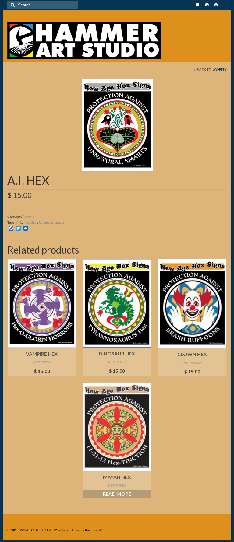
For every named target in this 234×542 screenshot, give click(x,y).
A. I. (19, 222)
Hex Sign (30, 222)
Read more (117, 494)
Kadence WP (94, 530)
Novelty (219, 70)
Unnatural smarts (52, 222)
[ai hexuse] (117, 124)
